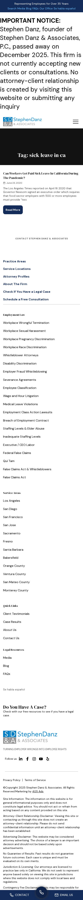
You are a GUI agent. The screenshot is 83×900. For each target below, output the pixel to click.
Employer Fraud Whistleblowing (25, 371)
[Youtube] (41, 759)
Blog (28, 8)
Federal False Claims (17, 453)
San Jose (9, 525)
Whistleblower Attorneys (20, 355)
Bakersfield (10, 558)
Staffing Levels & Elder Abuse (23, 428)
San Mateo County (16, 582)
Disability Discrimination (19, 363)
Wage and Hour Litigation (21, 396)
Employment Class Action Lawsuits (27, 412)
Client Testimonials (16, 614)
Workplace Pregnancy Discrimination (29, 339)
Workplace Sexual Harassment (24, 331)
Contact (22, 895)
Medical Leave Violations (20, 404)
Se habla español (64, 8)
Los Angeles (11, 501)
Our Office (46, 8)
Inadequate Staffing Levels (22, 437)
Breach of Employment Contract (26, 420)
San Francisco (13, 517)
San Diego (10, 509)
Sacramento (11, 533)
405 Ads (37, 791)
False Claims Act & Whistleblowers (27, 469)
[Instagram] (34, 759)
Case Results (12, 622)
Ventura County (14, 574)
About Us (9, 630)
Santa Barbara (13, 550)
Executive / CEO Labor (19, 445)
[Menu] (75, 121)
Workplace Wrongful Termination (26, 323)
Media (21, 8)
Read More (14, 208)
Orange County (14, 566)
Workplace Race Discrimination (25, 347)
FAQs (35, 8)
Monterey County (15, 590)
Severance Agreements (19, 380)
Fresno (8, 541)
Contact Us (11, 638)
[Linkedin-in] (21, 759)
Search (12, 8)
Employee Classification (19, 388)
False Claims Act (14, 477)
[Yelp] (48, 759)
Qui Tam (8, 461)
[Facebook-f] (27, 759)
